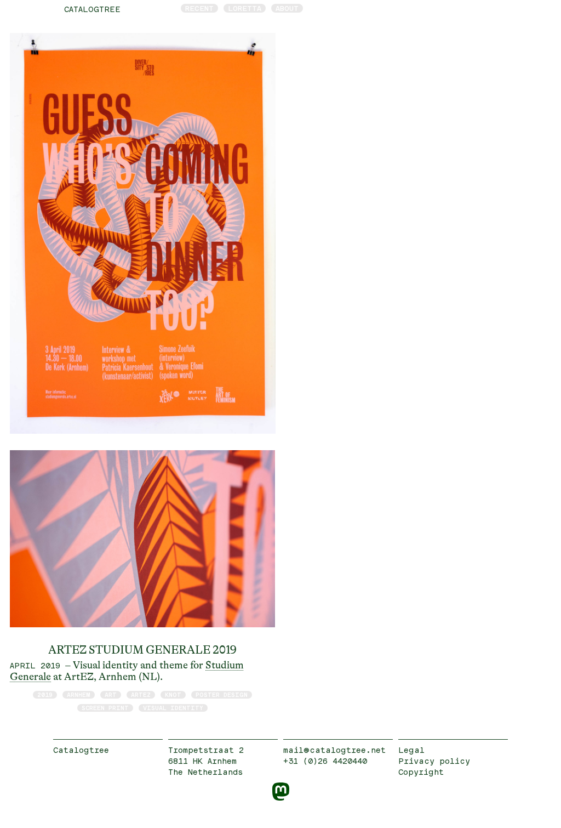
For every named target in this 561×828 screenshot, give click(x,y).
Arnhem (78, 694)
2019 (45, 694)
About (287, 8)
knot (173, 694)
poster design (222, 694)
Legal (411, 750)
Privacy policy (434, 760)
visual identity (173, 707)
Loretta (244, 8)
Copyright (421, 771)
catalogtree (92, 9)
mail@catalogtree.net (334, 750)
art (111, 694)
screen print (105, 707)
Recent (199, 8)
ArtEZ (141, 694)
